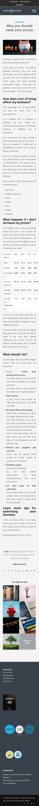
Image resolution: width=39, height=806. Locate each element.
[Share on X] (8, 571)
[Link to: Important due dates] (28, 625)
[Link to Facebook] (24, 803)
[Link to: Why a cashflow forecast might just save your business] (11, 593)
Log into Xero (14, 1)
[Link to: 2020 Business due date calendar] (28, 609)
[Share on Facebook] (5, 571)
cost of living (10, 555)
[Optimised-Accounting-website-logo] (16, 11)
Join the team (7, 681)
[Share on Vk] (27, 571)
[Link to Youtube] (31, 803)
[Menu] (33, 11)
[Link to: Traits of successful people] (11, 609)
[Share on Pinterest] (16, 571)
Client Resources (25, 1)
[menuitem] (14, 1)
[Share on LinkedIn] (19, 571)
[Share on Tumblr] (23, 571)
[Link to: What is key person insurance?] (28, 593)
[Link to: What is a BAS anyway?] (28, 642)
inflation (22, 555)
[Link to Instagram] (34, 803)
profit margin (22, 558)
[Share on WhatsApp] (12, 571)
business (14, 551)
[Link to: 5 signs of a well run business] (11, 625)
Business (19, 22)
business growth (26, 551)
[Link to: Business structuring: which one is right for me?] (11, 642)
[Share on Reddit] (30, 571)
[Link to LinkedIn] (28, 803)
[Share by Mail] (34, 571)
